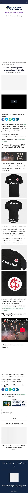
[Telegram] (17, 16)
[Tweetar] (6, 119)
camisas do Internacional (15, 345)
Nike (12, 412)
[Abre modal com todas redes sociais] (17, 119)
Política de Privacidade (17, 486)
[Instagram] (10, 16)
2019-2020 (4, 410)
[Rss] (19, 16)
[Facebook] (3, 463)
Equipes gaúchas (12, 410)
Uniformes (12, 62)
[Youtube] (12, 16)
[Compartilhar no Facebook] (2, 119)
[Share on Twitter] (13, 418)
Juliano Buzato (10, 72)
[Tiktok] (21, 16)
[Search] (26, 2)
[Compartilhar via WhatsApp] (10, 119)
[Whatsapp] (17, 463)
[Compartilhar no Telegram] (13, 119)
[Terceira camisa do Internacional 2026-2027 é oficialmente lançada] (14, 435)
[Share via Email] (15, 418)
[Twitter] (8, 16)
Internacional (5, 412)
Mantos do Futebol (5, 62)
